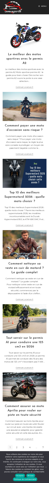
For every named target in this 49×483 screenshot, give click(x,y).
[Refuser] (46, 467)
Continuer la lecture (24, 87)
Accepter (20, 476)
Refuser (31, 476)
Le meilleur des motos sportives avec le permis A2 (24, 59)
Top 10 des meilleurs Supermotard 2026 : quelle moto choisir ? (24, 197)
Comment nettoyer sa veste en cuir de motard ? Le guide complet (24, 268)
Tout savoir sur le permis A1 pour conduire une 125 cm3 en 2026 (24, 342)
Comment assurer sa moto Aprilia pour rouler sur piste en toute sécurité (24, 410)
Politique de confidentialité (25, 479)
